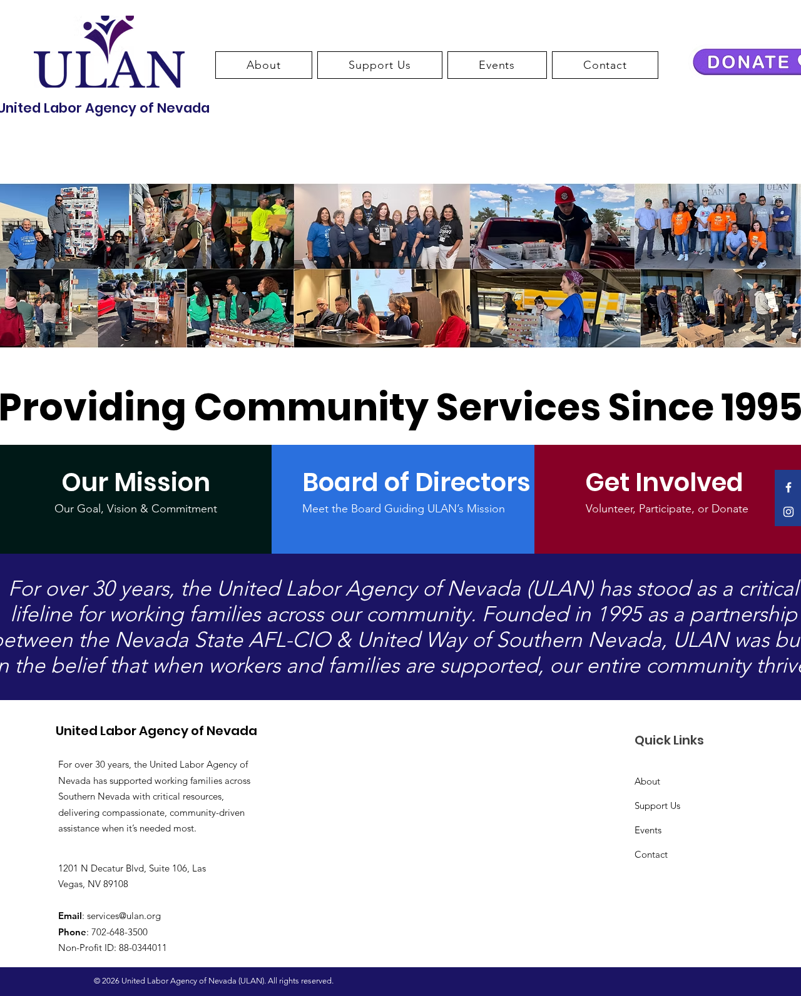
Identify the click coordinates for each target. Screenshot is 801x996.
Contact (651, 854)
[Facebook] (788, 487)
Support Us (657, 805)
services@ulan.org (124, 916)
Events (648, 830)
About (647, 781)
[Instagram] (788, 512)
